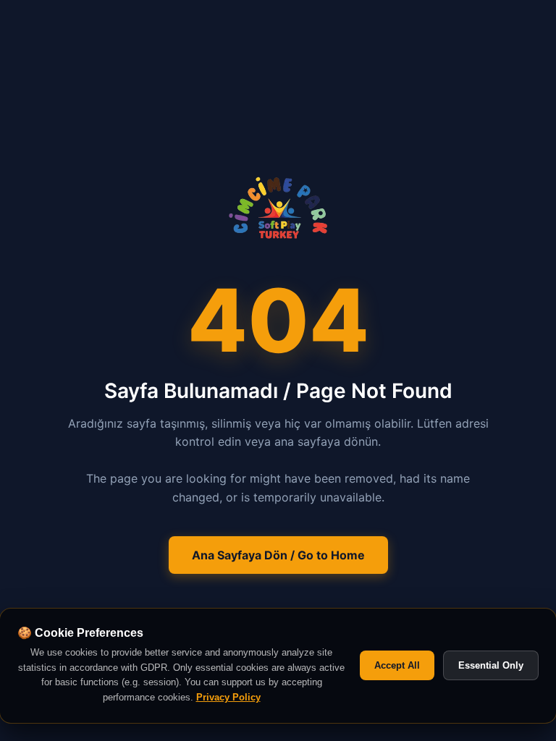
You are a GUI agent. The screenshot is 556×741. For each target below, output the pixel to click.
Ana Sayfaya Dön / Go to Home (278, 555)
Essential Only (490, 665)
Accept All (397, 665)
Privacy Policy (228, 697)
